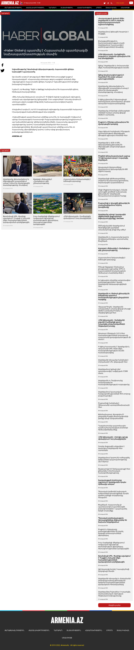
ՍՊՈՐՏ (109, 630)
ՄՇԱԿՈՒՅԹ (67, 638)
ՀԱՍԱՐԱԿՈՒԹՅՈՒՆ (93, 630)
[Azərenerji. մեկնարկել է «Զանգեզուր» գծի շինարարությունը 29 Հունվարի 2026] (48, 154)
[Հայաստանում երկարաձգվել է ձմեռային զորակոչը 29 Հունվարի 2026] (78, 154)
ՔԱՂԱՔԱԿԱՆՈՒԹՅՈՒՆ (14, 630)
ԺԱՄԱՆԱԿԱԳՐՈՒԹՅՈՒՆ (39, 630)
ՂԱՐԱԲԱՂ (58, 630)
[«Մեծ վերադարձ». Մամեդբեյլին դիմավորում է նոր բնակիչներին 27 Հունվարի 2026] (78, 192)
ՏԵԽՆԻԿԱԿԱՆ (123, 630)
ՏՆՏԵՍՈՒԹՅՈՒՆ (74, 630)
